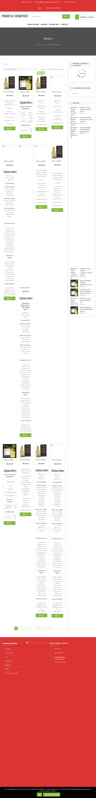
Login (39, 8)
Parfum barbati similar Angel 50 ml (25, 460)
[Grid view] (39, 73)
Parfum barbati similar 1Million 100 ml (57, 92)
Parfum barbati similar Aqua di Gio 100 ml (57, 460)
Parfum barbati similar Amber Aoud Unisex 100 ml (41, 161)
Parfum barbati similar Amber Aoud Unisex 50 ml (57, 161)
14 (37, 628)
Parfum (44, 24)
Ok (39, 794)
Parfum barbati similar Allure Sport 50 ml (25, 288)
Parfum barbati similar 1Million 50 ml (41, 92)
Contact (65, 24)
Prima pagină (33, 24)
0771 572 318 (69, 2)
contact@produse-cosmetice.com (47, 2)
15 (42, 628)
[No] (94, 792)
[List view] (43, 73)
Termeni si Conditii (52, 794)
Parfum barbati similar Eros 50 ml (9, 92)
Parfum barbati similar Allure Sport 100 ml (9, 161)
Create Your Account (52, 8)
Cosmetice (49, 45)
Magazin (8, 665)
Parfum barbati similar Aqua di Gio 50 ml (41, 460)
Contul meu (9, 653)
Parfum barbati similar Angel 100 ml (9, 460)
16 (46, 628)
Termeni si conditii (11, 673)
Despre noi (54, 24)
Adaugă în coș (11, 128)
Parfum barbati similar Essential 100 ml (25, 92)
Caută (66, 16)
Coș (6, 657)
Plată (7, 669)
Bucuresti (26, 2)
